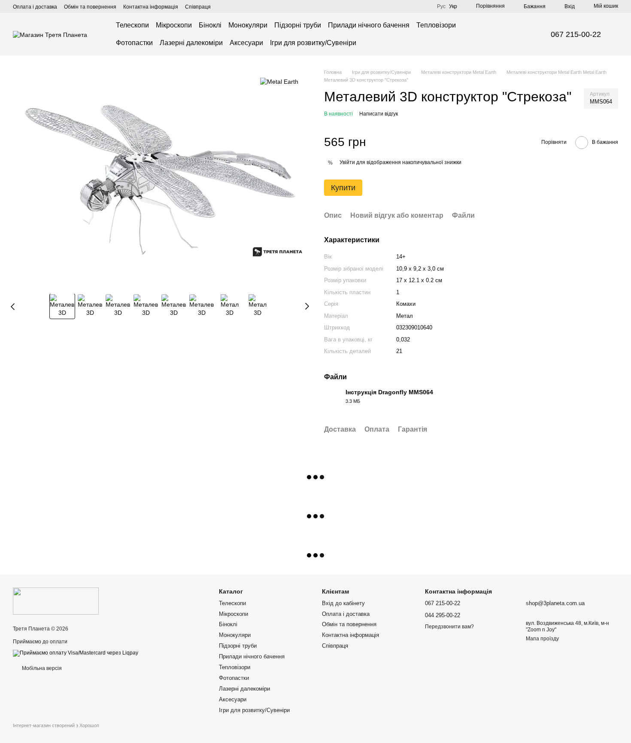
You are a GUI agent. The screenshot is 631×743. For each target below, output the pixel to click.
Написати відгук (378, 114)
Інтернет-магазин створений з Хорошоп (56, 725)
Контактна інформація (150, 7)
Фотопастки (134, 42)
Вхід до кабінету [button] (343, 603)
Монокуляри (247, 25)
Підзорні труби (297, 25)
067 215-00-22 (576, 34)
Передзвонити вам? (449, 627)
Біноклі (210, 25)
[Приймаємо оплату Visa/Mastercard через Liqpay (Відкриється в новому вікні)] (75, 653)
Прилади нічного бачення (369, 25)
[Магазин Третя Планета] (56, 601)
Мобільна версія (41, 668)
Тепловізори (436, 25)
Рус (441, 6)
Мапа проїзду (542, 639)
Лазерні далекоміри (191, 42)
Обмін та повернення (90, 7)
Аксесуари (246, 42)
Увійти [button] (347, 162)
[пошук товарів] (515, 34)
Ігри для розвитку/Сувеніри (313, 42)
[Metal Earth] (279, 81)
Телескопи (132, 25)
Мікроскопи (174, 25)
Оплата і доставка (35, 7)
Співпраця (198, 7)
